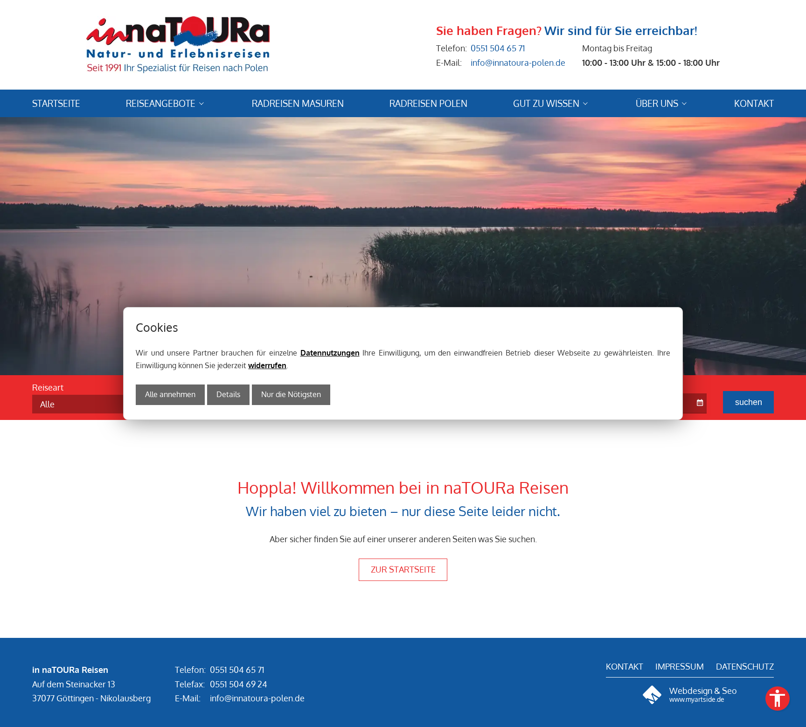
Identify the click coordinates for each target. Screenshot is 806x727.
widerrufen (267, 365)
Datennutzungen (330, 352)
